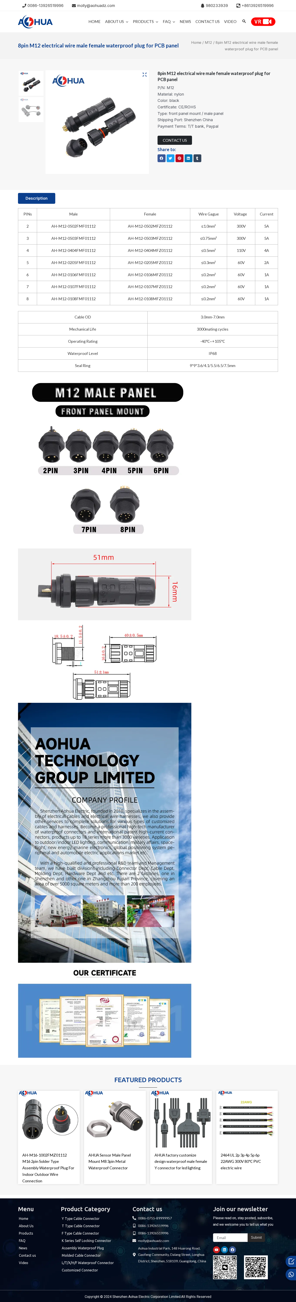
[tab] (36, 198)
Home (196, 42)
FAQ (22, 1241)
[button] (161, 158)
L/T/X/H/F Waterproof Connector (88, 1263)
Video (23, 1263)
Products (26, 1233)
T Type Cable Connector (81, 1226)
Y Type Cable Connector (80, 1218)
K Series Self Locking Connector (86, 1241)
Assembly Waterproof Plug (83, 1248)
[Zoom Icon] (144, 74)
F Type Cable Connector (80, 1233)
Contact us (27, 1255)
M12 (208, 42)
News (23, 1248)
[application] (126, 21)
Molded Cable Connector (81, 1255)
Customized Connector (80, 1270)
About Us (26, 1226)
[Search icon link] (244, 22)
